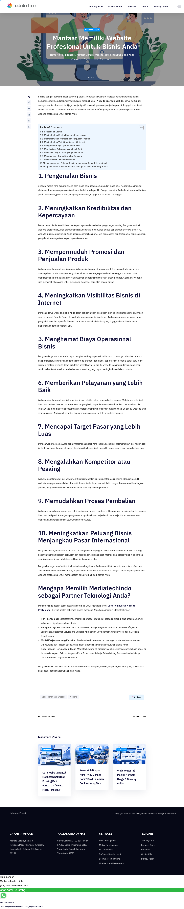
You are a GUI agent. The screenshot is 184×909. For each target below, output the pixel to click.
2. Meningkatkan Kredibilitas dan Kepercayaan (64, 135)
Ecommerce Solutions (109, 859)
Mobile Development (108, 845)
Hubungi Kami (161, 6)
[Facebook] (29, 102)
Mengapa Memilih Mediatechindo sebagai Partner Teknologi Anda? (75, 166)
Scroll (92, 78)
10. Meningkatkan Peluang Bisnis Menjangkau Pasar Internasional (75, 163)
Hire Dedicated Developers (111, 863)
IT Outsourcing (106, 849)
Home (53, 54)
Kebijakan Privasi (18, 813)
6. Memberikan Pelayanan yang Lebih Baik (62, 149)
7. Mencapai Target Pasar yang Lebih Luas (62, 153)
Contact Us (146, 854)
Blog (60, 54)
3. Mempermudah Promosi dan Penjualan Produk (66, 139)
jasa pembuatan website (53, 697)
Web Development (107, 840)
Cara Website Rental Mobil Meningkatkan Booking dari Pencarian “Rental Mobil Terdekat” (54, 781)
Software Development (110, 854)
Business (89, 30)
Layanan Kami (115, 6)
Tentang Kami (96, 6)
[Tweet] (29, 108)
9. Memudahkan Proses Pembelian (58, 160)
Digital (96, 30)
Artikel (145, 6)
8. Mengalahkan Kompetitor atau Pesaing (62, 156)
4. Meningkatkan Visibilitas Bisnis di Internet (63, 142)
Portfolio (132, 6)
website (73, 697)
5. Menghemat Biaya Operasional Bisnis (61, 145)
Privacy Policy (147, 859)
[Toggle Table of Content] (139, 127)
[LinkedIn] (29, 114)
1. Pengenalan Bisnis (52, 132)
